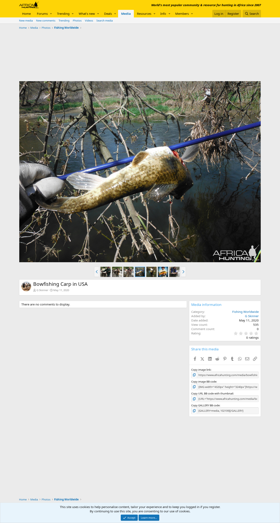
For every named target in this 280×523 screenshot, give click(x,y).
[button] (51, 13)
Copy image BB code (203, 381)
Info (163, 13)
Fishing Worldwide (245, 312)
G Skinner (42, 290)
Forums (42, 13)
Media (126, 13)
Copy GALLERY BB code (205, 405)
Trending (63, 13)
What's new (87, 13)
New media (26, 20)
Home (26, 13)
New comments (45, 20)
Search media (104, 20)
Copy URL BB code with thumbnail (212, 393)
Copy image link (201, 369)
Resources (144, 13)
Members (182, 13)
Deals (108, 13)
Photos (77, 20)
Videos (89, 20)
